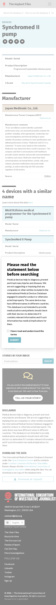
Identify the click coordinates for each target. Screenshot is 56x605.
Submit (14, 340)
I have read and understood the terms (27, 333)
